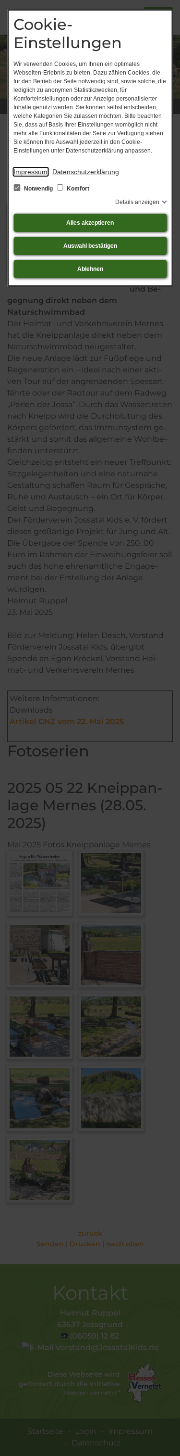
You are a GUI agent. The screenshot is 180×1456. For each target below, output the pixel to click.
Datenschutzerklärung (85, 172)
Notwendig (38, 188)
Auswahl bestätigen (90, 246)
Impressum (30, 172)
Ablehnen (90, 269)
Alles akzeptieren (90, 222)
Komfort (77, 188)
